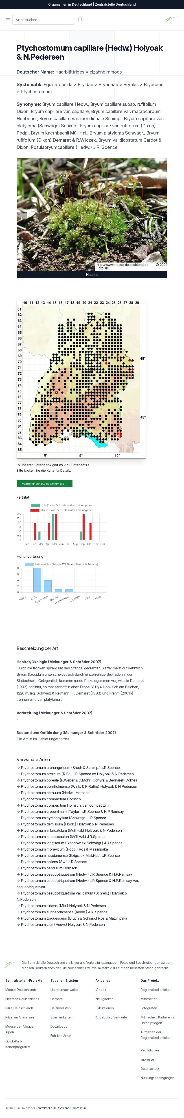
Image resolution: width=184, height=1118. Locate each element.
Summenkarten (61, 1017)
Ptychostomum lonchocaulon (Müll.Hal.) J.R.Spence (63, 836)
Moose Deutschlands (21, 990)
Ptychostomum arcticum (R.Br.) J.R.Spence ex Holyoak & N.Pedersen (77, 774)
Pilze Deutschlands (19, 1008)
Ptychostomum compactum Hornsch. (51, 799)
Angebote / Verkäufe (111, 1017)
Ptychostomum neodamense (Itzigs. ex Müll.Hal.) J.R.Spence (70, 855)
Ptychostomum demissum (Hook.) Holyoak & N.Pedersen (67, 824)
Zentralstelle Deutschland (53, 1108)
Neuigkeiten (105, 999)
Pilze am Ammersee (19, 1017)
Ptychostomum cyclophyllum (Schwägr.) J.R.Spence (63, 818)
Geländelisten (60, 1008)
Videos (101, 990)
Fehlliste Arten (60, 1036)
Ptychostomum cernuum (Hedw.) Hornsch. (55, 792)
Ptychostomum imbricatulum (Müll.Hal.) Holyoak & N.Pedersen (71, 830)
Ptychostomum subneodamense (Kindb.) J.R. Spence (64, 912)
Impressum (148, 1059)
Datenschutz (150, 1068)
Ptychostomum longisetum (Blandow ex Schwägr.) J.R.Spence (72, 843)
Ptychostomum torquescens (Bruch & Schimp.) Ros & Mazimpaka (74, 918)
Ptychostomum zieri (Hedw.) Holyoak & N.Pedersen (63, 924)
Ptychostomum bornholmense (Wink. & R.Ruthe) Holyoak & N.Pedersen (79, 786)
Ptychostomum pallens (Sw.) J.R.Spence (54, 862)
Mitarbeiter (149, 999)
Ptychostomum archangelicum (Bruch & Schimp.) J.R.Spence (70, 767)
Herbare (56, 999)
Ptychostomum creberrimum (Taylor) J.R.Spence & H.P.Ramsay (72, 811)
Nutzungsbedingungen (158, 1078)
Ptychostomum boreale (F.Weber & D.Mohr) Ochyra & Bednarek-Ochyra (79, 780)
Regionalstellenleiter (156, 990)
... (62, 699)
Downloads (58, 1026)
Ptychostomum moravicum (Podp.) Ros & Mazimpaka (64, 849)
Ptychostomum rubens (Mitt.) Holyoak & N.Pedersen (63, 905)
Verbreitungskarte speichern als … (44, 483)
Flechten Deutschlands (22, 999)
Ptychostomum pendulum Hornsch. (49, 868)
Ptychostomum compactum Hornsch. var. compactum (65, 805)
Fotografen (149, 1008)
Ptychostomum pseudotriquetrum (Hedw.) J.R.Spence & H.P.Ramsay (76, 874)
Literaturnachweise (64, 990)
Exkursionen (105, 1008)
